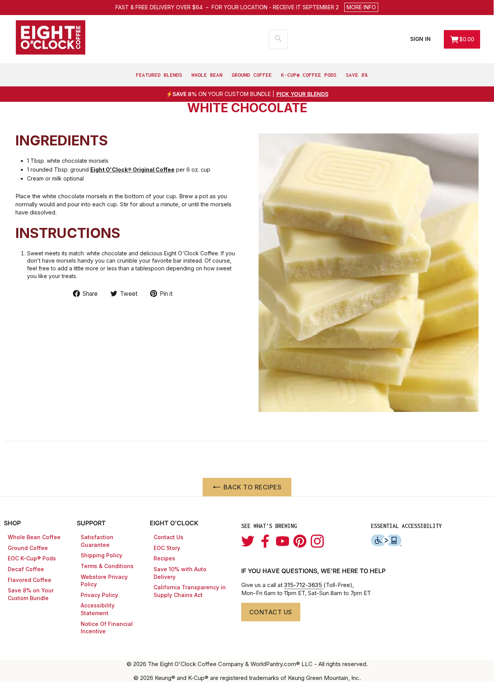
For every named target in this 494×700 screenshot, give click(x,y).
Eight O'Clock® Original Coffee (132, 169)
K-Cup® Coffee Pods (309, 75)
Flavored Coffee (29, 580)
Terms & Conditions (107, 566)
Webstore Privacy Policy (104, 580)
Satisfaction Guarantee (97, 541)
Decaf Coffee (26, 569)
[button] (294, 7)
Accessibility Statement (98, 609)
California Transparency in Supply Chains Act (190, 591)
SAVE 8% (356, 75)
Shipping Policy (101, 555)
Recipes (164, 558)
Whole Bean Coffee (34, 537)
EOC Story (167, 548)
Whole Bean (206, 75)
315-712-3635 (303, 585)
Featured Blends (159, 75)
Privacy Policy (99, 595)
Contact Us (168, 537)
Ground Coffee (252, 75)
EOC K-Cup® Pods (32, 558)
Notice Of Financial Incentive (107, 628)
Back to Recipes (252, 487)
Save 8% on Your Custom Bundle (31, 594)
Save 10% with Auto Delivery (180, 573)
